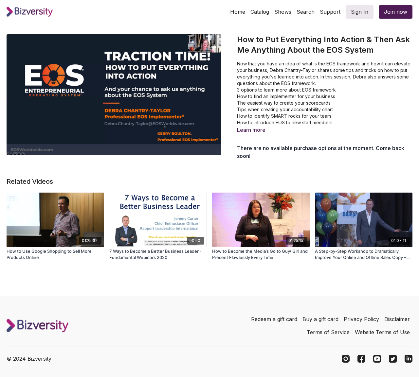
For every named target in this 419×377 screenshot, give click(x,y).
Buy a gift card (320, 319)
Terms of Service (328, 332)
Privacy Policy (361, 319)
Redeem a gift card (274, 319)
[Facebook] (361, 359)
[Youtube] (377, 359)
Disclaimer (397, 319)
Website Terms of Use (382, 332)
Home (237, 12)
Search (306, 12)
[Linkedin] (408, 359)
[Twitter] (393, 359)
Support (330, 12)
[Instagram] (346, 359)
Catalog (259, 12)
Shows (282, 12)
